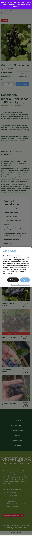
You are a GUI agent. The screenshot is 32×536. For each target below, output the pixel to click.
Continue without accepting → (20, 285)
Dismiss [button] (16, 7)
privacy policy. (7, 273)
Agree (25, 280)
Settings (13, 280)
